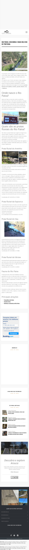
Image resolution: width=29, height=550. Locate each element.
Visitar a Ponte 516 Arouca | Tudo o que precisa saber (16, 412)
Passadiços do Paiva (9, 300)
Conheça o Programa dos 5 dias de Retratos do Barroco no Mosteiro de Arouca (17, 433)
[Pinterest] (14, 477)
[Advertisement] (14, 14)
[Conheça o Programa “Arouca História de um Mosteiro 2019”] (4, 419)
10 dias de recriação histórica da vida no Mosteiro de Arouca (16, 426)
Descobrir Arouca (12, 417)
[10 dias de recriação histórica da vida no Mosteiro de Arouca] (4, 426)
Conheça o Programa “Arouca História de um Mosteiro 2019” (16, 419)
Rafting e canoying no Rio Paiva (11, 303)
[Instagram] (17, 477)
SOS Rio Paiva (7, 301)
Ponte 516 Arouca (12, 410)
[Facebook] (12, 477)
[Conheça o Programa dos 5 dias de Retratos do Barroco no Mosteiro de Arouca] (4, 433)
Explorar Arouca (11, 424)
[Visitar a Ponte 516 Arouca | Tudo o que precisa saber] (4, 412)
